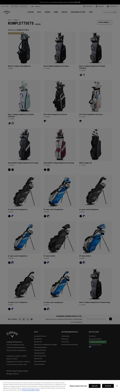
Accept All (108, 386)
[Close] (117, 386)
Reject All (95, 386)
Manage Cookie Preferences (78, 386)
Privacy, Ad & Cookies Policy (30, 390)
